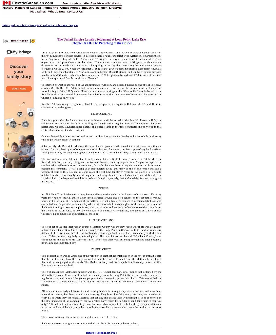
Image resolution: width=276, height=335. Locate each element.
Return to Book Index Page (101, 332)
